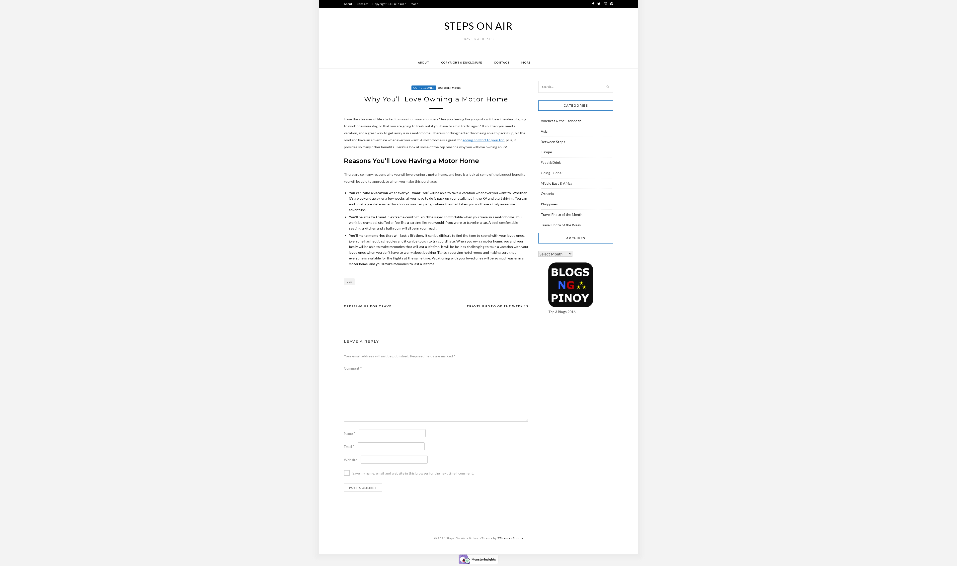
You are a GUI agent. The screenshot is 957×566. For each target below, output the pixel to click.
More (414, 3)
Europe (546, 152)
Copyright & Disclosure (389, 3)
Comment (353, 368)
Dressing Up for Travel (369, 306)
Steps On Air (478, 26)
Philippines (549, 204)
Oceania (547, 193)
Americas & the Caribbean (561, 121)
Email (349, 446)
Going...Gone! (423, 87)
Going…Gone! (552, 173)
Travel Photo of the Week (561, 225)
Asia (544, 131)
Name (349, 433)
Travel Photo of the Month (561, 214)
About (348, 3)
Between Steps (553, 142)
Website (350, 460)
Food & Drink (551, 162)
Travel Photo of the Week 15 (497, 306)
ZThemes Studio (510, 538)
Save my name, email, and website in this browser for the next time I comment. (413, 473)
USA (349, 281)
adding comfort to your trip (483, 140)
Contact (362, 3)
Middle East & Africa (556, 183)
